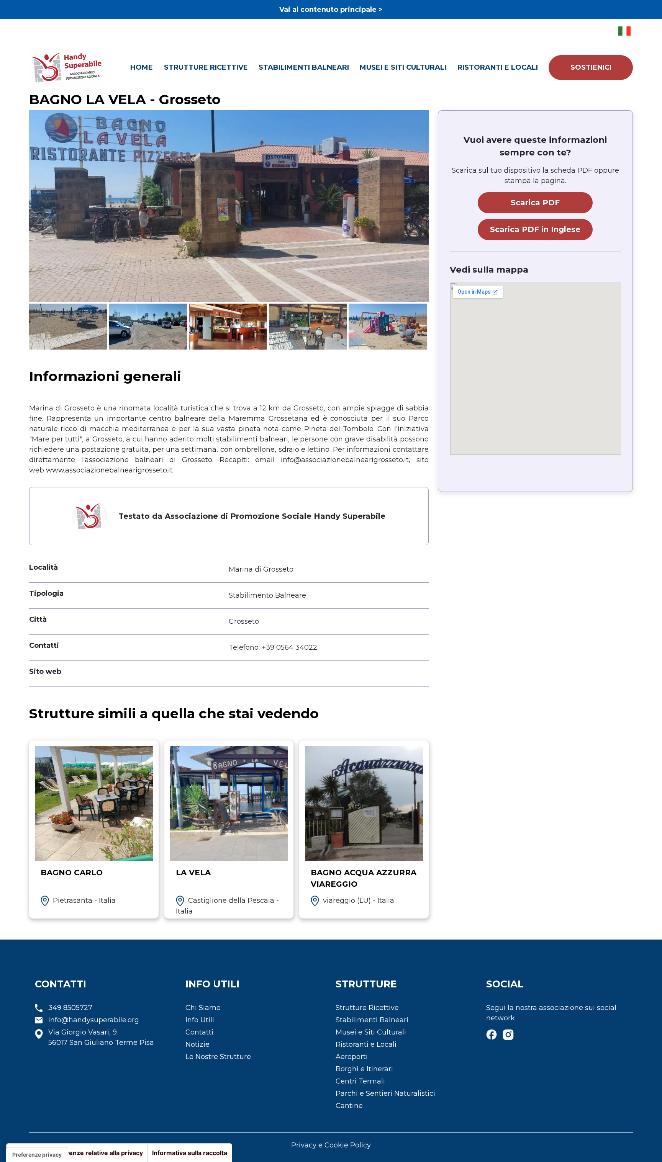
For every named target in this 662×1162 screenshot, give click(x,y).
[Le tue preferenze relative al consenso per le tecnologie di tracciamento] (37, 1154)
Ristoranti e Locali (497, 67)
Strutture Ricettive (206, 67)
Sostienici (590, 67)
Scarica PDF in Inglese (535, 229)
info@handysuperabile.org (93, 1020)
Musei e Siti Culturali (403, 67)
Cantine (349, 1106)
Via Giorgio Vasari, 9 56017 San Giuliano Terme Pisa (101, 1037)
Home (141, 67)
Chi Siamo (203, 1007)
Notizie (197, 1044)
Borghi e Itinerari (364, 1069)
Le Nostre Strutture (218, 1057)
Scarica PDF (535, 202)
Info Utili (199, 1020)
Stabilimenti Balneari (304, 67)
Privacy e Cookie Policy (331, 1145)
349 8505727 (70, 1007)
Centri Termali (360, 1081)
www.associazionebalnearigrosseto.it (109, 470)
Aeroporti (352, 1057)
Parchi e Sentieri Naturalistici (385, 1093)
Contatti (199, 1032)
